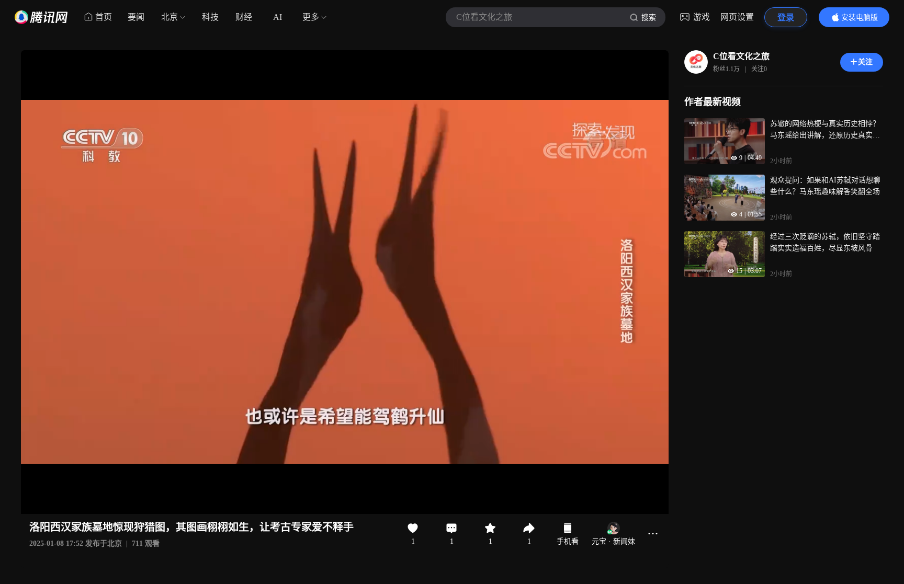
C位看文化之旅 (741, 56)
